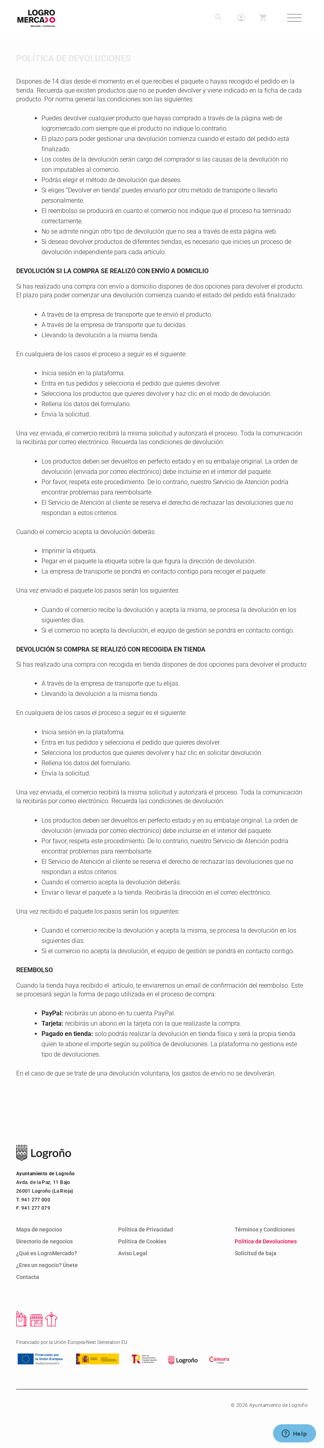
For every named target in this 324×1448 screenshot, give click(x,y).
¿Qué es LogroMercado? (46, 1253)
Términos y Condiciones (265, 1230)
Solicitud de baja (256, 1253)
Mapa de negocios (39, 1230)
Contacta (27, 1277)
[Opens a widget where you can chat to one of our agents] (294, 1434)
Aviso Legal (132, 1253)
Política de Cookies (142, 1242)
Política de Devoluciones (266, 1242)
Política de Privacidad (145, 1230)
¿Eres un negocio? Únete (47, 1265)
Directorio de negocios (44, 1242)
